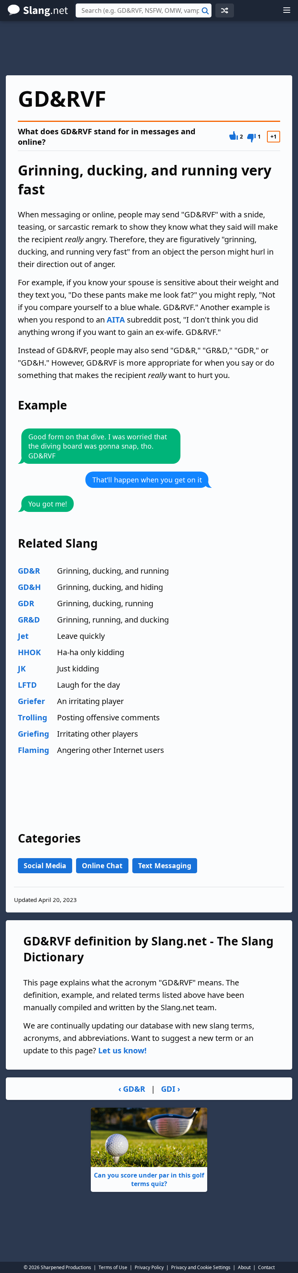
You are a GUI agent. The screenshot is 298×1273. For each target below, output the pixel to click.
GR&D (29, 619)
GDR (26, 603)
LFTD (27, 685)
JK (22, 668)
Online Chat (102, 865)
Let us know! (122, 1050)
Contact (266, 1267)
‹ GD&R (131, 1089)
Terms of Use (113, 1267)
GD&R (29, 570)
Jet (23, 636)
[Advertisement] (149, 48)
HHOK (29, 652)
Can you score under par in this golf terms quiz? (149, 1179)
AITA (116, 319)
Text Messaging (164, 865)
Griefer (31, 701)
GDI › (170, 1089)
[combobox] (143, 10)
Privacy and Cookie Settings (200, 1267)
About (244, 1267)
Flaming (33, 750)
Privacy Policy (149, 1267)
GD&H (29, 587)
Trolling (32, 717)
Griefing (33, 733)
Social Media (45, 865)
